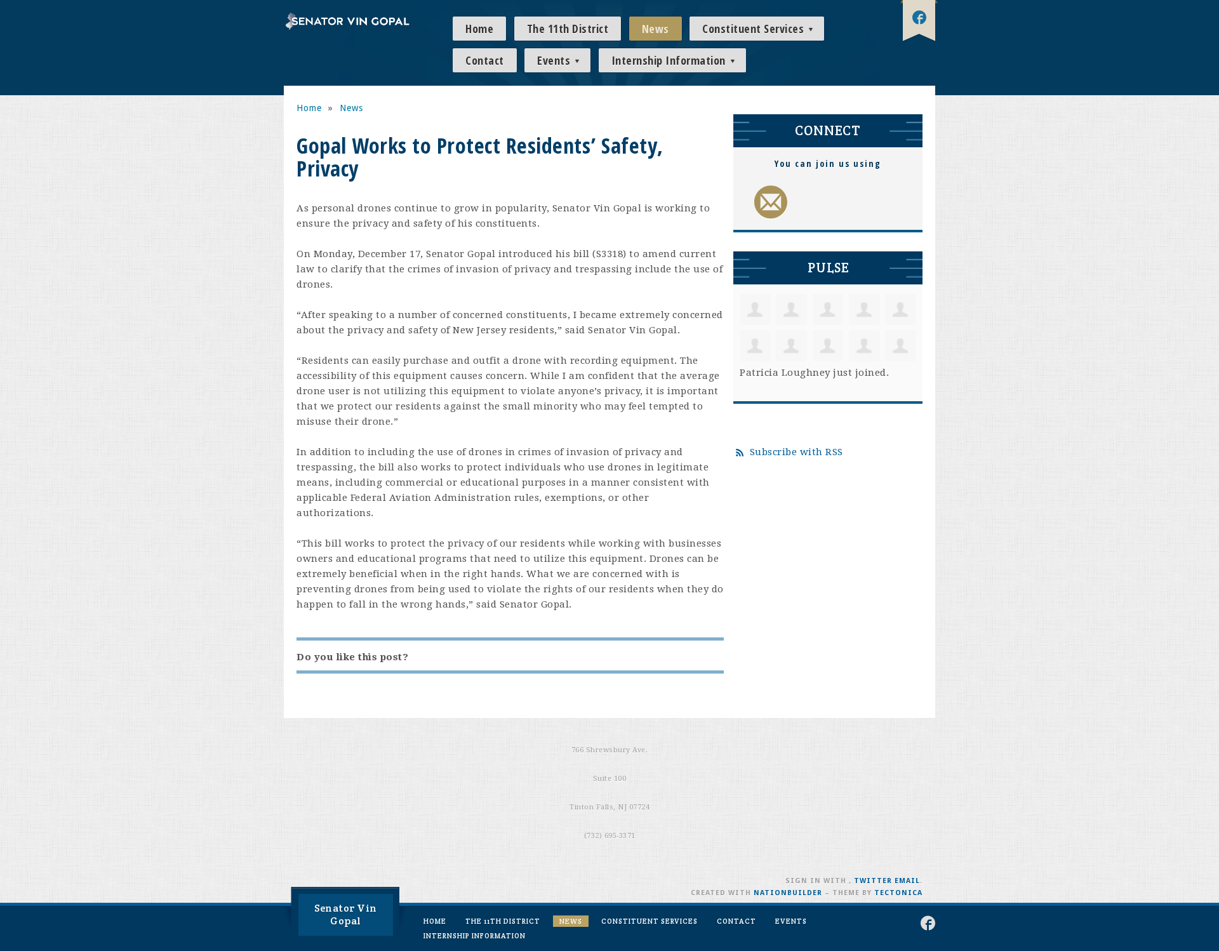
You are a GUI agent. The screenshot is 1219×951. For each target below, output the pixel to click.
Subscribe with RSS (796, 452)
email (907, 881)
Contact (484, 60)
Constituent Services (754, 28)
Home (479, 28)
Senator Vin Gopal (345, 914)
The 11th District (568, 28)
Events (555, 60)
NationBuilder (788, 893)
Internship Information (670, 60)
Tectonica (898, 893)
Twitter (873, 881)
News (655, 28)
